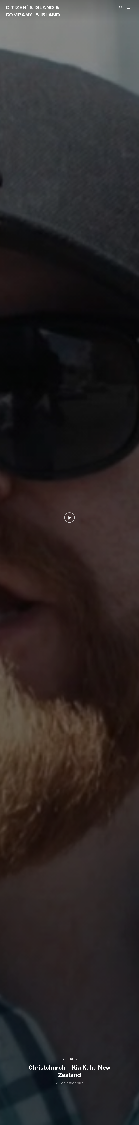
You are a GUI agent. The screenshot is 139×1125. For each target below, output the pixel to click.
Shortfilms (69, 1059)
